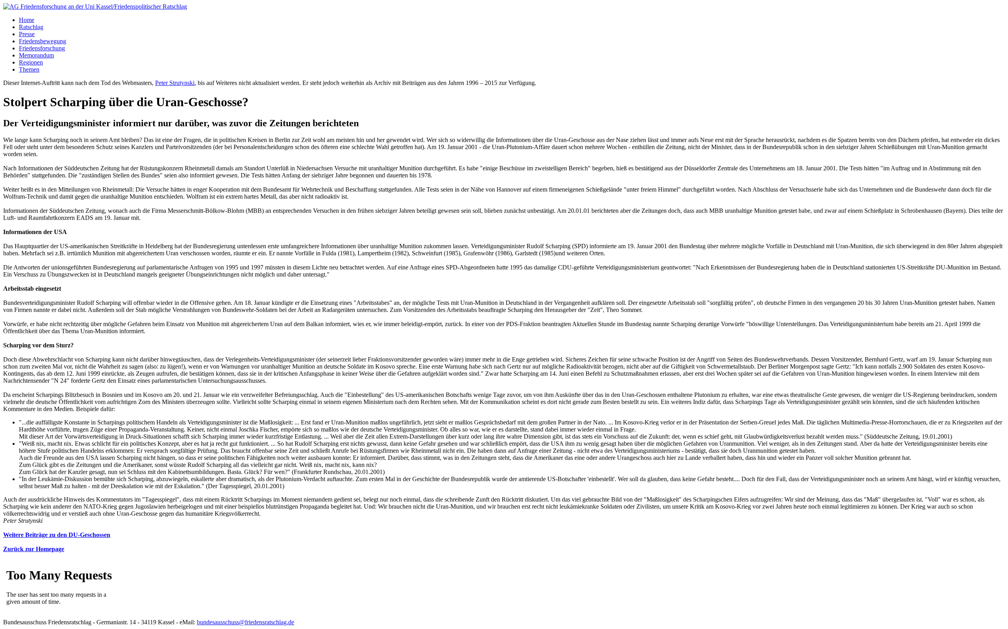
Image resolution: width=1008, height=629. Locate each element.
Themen (29, 69)
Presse (27, 34)
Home (26, 20)
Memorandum (36, 55)
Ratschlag (31, 27)
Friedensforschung (42, 48)
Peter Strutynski (175, 82)
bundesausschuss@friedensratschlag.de (245, 622)
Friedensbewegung (42, 41)
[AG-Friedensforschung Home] (95, 6)
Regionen (31, 62)
